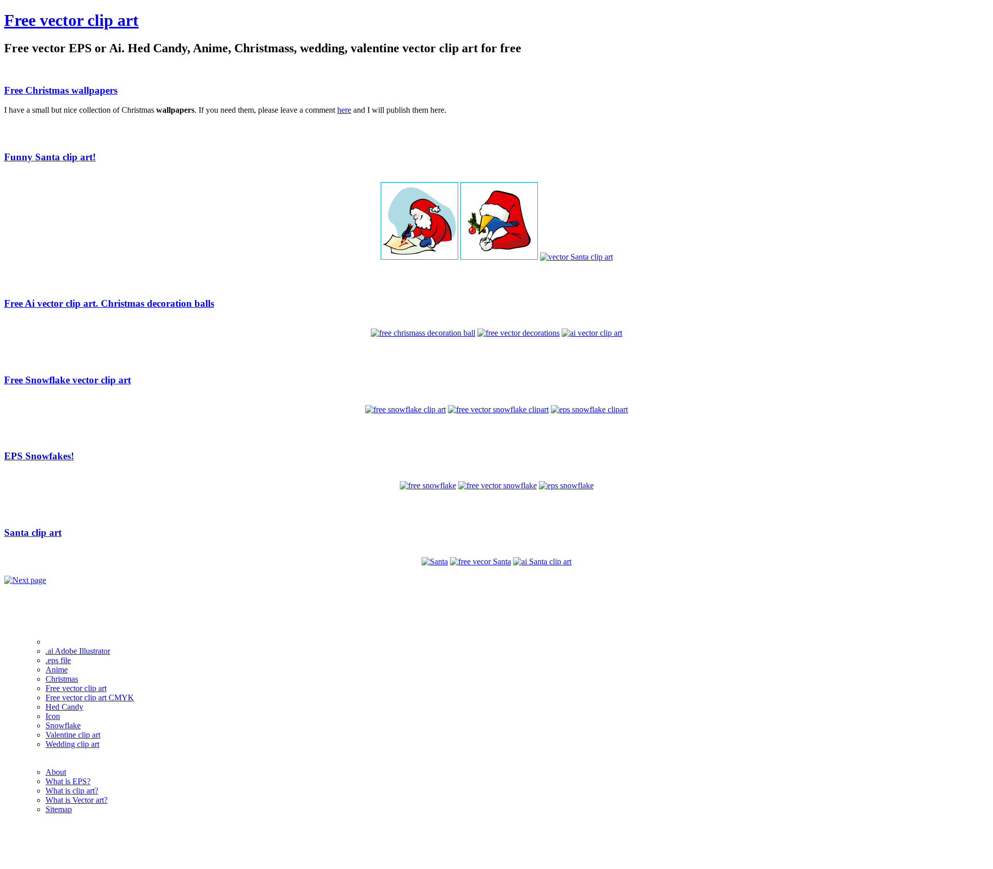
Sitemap (59, 809)
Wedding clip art (72, 744)
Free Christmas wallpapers (60, 90)
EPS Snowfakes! (39, 456)
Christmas (62, 679)
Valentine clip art (73, 734)
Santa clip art (33, 532)
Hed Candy (64, 706)
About (56, 772)
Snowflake (63, 725)
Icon (53, 716)
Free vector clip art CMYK (90, 697)
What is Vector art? (77, 800)
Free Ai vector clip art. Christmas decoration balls (109, 303)
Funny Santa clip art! (50, 157)
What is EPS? (68, 781)
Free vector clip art (71, 20)
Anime (57, 669)
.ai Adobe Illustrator (78, 651)
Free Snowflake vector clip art (67, 379)
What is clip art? (72, 790)
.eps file (58, 660)
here (344, 110)
